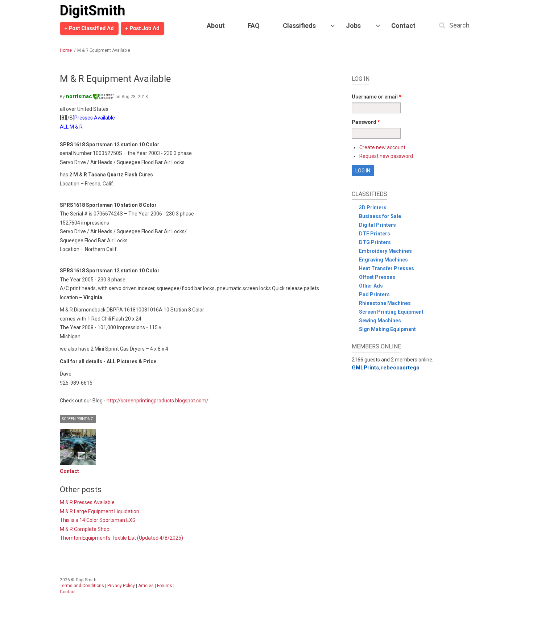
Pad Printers (374, 294)
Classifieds (299, 25)
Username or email (376, 97)
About (216, 25)
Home (66, 50)
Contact (403, 25)
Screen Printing (78, 419)
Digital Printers (377, 225)
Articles (146, 585)
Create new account (382, 147)
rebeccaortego (400, 367)
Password (366, 122)
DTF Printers (374, 234)
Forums (164, 585)
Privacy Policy (121, 585)
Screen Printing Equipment (391, 312)
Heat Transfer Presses (386, 268)
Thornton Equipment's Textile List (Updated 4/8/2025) (121, 538)
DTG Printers (375, 242)
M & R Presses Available (87, 502)
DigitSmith (92, 10)
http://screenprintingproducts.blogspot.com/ (157, 400)
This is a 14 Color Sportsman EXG (98, 520)
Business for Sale (380, 216)
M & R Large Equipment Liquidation (99, 511)
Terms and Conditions (82, 585)
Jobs (353, 25)
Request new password (386, 156)
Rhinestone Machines (385, 303)
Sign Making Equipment (387, 329)
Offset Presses (377, 277)
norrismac (79, 96)
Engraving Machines (383, 260)
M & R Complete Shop (85, 529)
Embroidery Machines (385, 251)
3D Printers (373, 207)
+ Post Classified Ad (89, 28)
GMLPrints (365, 367)
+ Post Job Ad (142, 28)
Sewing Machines (380, 320)
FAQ (254, 25)
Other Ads (371, 286)
